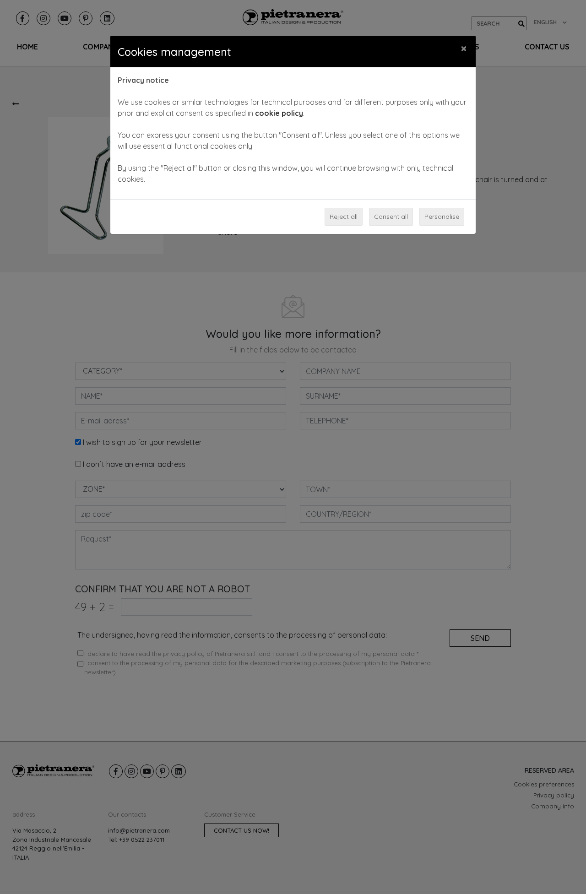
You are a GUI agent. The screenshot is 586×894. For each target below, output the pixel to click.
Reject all (344, 216)
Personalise (441, 216)
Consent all (391, 216)
